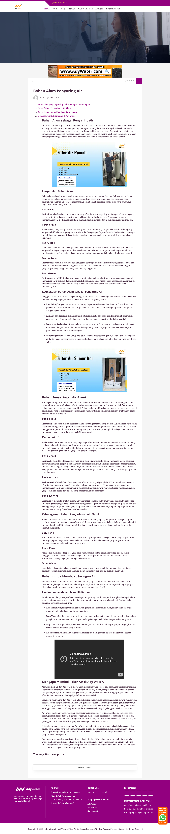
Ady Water (91, 804)
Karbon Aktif (93, 811)
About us (99, 9)
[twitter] (85, 3)
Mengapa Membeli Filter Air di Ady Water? (57, 116)
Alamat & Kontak (85, 9)
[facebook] (82, 3)
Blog (62, 9)
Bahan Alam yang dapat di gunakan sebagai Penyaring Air (64, 104)
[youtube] (92, 3)
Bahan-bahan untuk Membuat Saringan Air (57, 112)
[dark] (154, 9)
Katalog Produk (113, 9)
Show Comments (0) (85, 767)
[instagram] (89, 3)
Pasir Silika (92, 807)
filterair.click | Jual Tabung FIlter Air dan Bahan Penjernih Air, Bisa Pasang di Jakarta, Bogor (84, 829)
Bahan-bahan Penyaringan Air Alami (54, 108)
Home (47, 9)
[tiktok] (144, 793)
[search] (149, 9)
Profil (55, 9)
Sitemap (71, 9)
